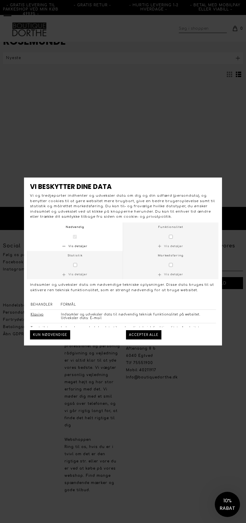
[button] (227, 504)
